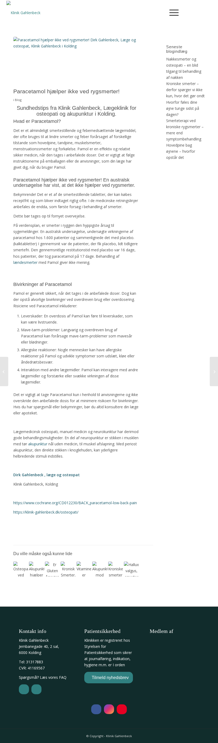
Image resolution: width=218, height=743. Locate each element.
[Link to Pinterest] (210, 12)
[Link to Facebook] (194, 12)
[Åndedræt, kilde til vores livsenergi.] (214, 371)
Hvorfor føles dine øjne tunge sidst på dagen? (182, 108)
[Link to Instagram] (202, 12)
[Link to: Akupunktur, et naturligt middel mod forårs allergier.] (99, 569)
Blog (18, 100)
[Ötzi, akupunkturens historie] (4, 371)
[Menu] (171, 12)
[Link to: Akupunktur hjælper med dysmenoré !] (36, 569)
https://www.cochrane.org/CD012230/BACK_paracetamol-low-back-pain (75, 502)
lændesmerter (25, 262)
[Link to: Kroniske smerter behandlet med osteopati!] (115, 569)
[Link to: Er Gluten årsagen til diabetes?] (52, 569)
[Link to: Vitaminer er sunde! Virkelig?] (84, 569)
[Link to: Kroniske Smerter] (68, 569)
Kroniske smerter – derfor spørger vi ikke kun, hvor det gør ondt (185, 89)
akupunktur (37, 443)
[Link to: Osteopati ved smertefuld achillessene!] (20, 569)
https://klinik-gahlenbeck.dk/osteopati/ (45, 512)
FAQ (62, 677)
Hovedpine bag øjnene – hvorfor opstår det (180, 151)
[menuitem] (171, 12)
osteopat (71, 474)
